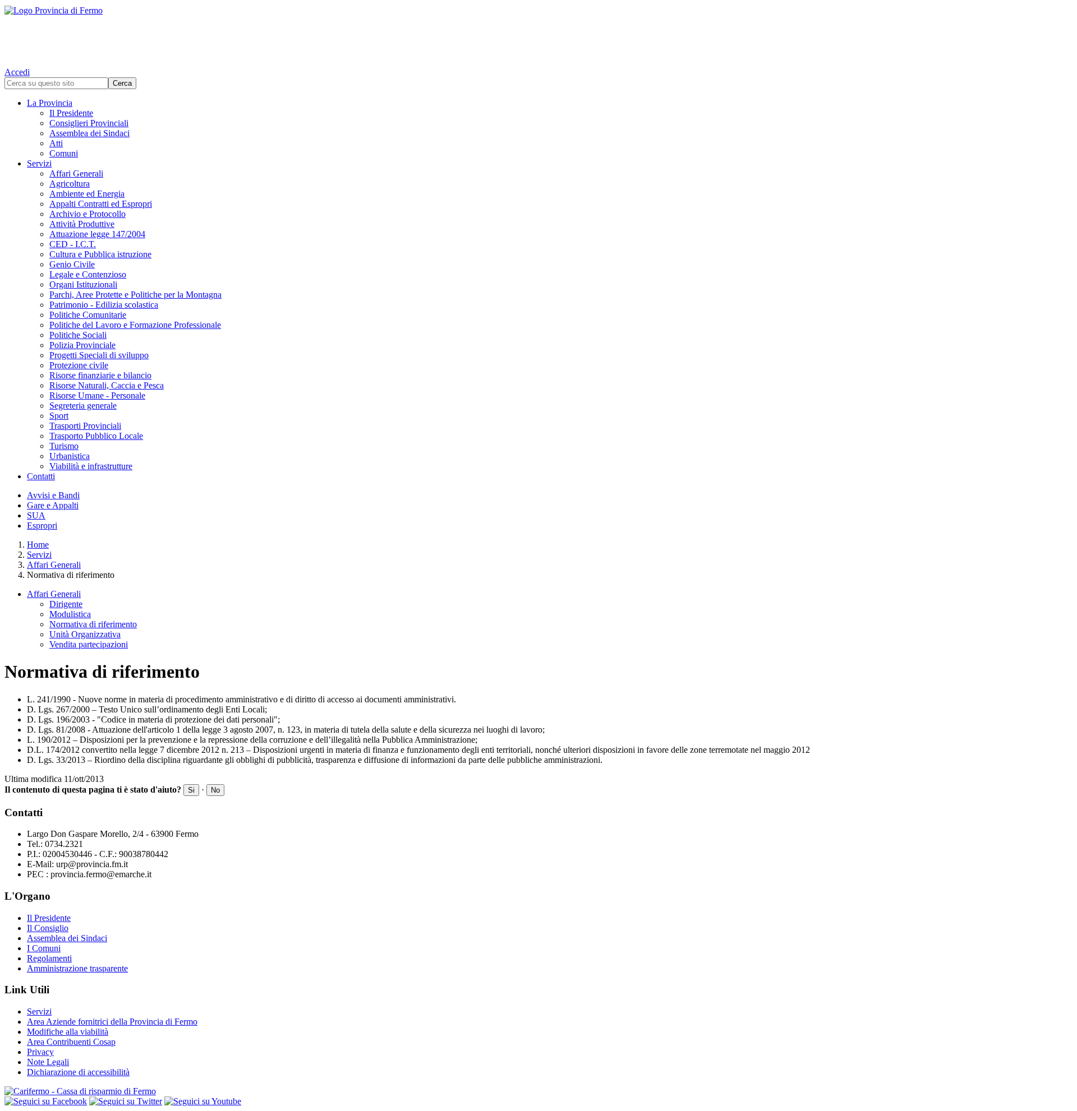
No (215, 790)
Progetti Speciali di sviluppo (99, 355)
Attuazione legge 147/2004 (97, 234)
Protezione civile (78, 365)
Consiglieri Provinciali (88, 123)
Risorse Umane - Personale (97, 395)
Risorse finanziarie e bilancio (100, 375)
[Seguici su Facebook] (45, 1101)
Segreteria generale (83, 405)
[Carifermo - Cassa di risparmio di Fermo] (538, 1091)
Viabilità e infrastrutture (90, 466)
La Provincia (49, 103)
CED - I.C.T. (72, 244)
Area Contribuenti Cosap (71, 1042)
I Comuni (44, 948)
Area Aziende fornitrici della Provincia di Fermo (112, 1021)
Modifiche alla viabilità (67, 1031)
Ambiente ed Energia (87, 193)
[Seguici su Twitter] (125, 1101)
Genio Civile (72, 264)
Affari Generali (76, 173)
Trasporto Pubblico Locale (96, 436)
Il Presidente (71, 113)
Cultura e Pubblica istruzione (100, 254)
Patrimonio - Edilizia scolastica (103, 304)
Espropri (42, 525)
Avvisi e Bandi (53, 495)
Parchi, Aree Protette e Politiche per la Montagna (135, 294)
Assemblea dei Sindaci (89, 133)
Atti (56, 143)
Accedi (17, 72)
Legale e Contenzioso (87, 274)
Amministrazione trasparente (77, 968)
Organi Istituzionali (83, 284)
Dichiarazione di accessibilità (78, 1072)
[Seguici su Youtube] (202, 1101)
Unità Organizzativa (85, 634)
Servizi (39, 163)
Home (38, 544)
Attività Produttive (81, 224)
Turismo (64, 446)
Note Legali (48, 1062)
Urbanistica (69, 456)
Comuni (63, 153)
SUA (36, 515)
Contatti (41, 476)
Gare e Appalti (53, 505)
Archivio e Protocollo (87, 214)
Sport (58, 415)
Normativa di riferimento (93, 624)
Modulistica (70, 614)
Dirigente (65, 604)
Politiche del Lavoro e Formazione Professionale (135, 325)
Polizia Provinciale (82, 345)
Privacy (40, 1052)
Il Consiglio (47, 928)
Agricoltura (69, 183)
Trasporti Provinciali (85, 425)
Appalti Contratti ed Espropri (100, 204)
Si (191, 790)
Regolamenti (49, 958)
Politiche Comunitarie (87, 315)
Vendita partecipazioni (88, 644)
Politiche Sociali (78, 335)
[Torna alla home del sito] (538, 34)
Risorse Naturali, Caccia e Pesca (106, 385)
